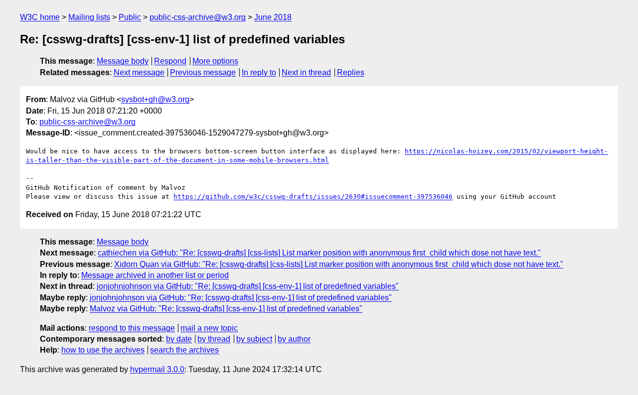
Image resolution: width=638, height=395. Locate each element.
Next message (139, 72)
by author (294, 339)
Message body (123, 61)
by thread (213, 339)
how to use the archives (103, 350)
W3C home (40, 17)
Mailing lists (89, 17)
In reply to (259, 72)
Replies (350, 72)
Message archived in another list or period (155, 275)
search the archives (184, 350)
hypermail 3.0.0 (157, 369)
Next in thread (306, 72)
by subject (254, 339)
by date (179, 339)
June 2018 (273, 17)
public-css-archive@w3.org (198, 17)
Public (130, 17)
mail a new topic (209, 328)
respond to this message (132, 328)
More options (215, 61)
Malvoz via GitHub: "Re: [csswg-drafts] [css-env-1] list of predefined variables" (226, 308)
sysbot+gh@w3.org (155, 99)
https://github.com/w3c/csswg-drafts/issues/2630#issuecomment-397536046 (313, 196)
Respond (170, 61)
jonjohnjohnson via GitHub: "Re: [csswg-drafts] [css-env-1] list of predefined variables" (248, 286)
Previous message (203, 72)
